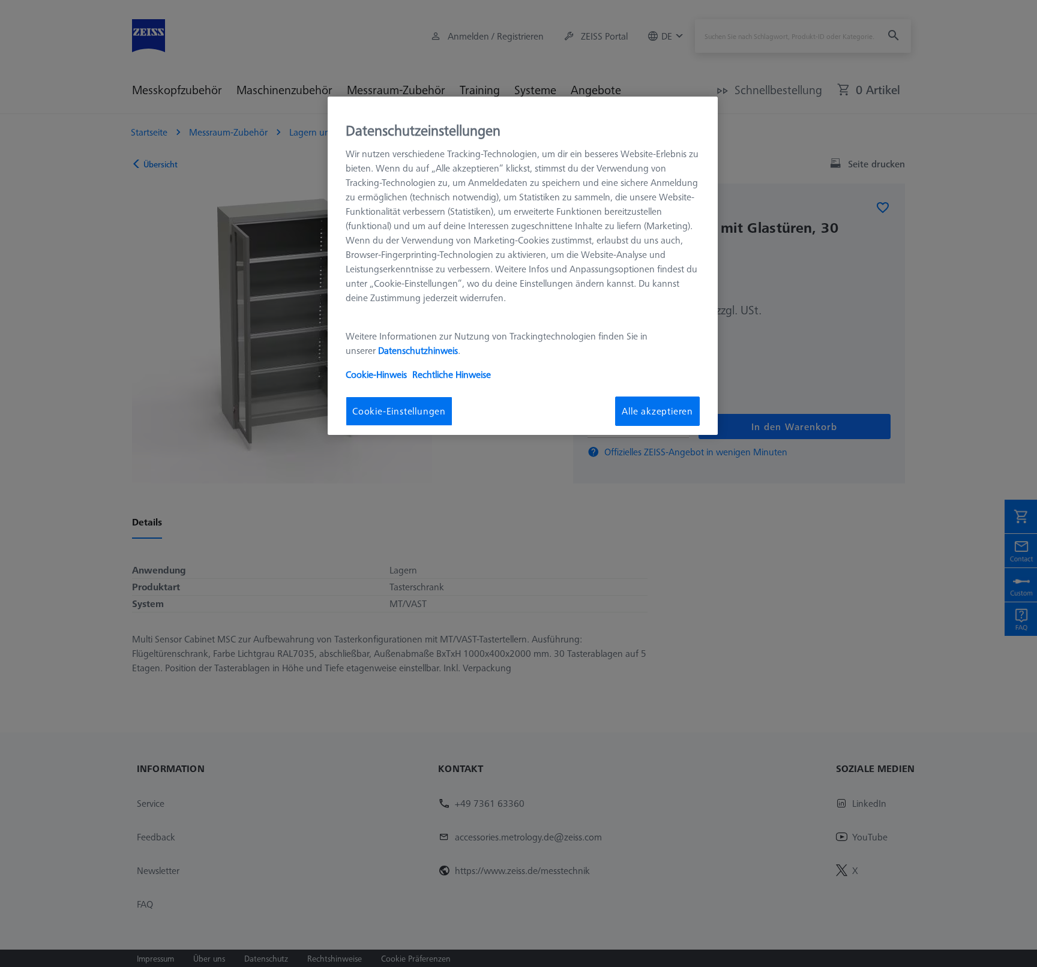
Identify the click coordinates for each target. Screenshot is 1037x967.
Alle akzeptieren (657, 411)
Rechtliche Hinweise (451, 375)
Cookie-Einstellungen (399, 411)
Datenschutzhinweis (418, 351)
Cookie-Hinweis (376, 375)
